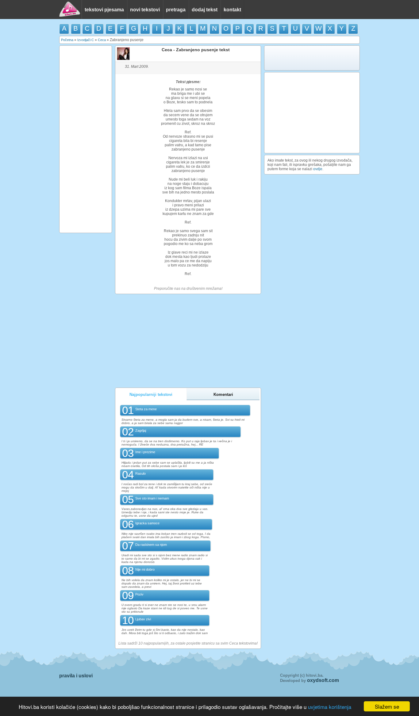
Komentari (223, 394)
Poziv (139, 594)
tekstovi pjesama (104, 9)
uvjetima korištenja (329, 706)
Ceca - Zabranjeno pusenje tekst (196, 49)
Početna (67, 40)
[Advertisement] (85, 139)
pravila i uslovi (76, 675)
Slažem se (387, 706)
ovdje (317, 169)
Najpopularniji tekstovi (150, 394)
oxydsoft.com (323, 680)
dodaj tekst (204, 9)
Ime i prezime (145, 452)
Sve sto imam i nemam (152, 498)
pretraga (176, 9)
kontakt (232, 9)
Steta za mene (146, 409)
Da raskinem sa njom (151, 544)
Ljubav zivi (143, 619)
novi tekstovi (145, 9)
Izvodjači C (85, 40)
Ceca (102, 40)
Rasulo (140, 473)
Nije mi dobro (145, 569)
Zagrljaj (140, 430)
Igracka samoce (147, 523)
